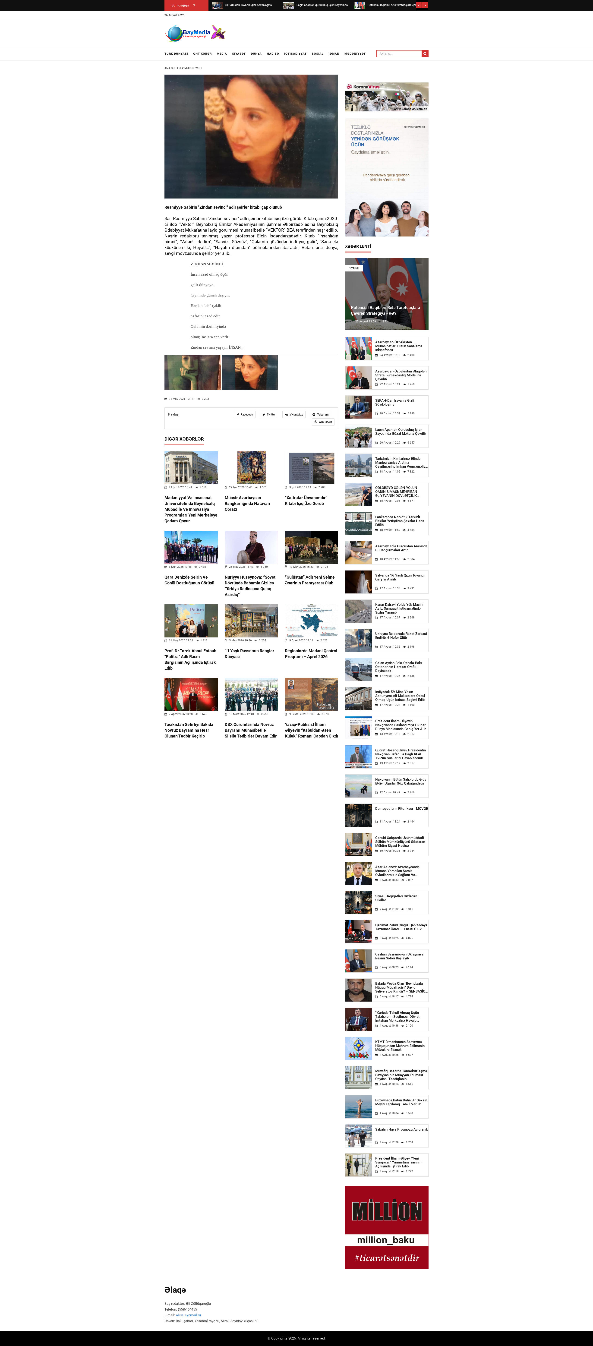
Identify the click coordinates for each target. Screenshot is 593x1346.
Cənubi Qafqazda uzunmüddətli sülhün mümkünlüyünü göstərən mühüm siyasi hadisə (400, 842)
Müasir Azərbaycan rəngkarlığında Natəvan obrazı (247, 503)
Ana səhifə (172, 68)
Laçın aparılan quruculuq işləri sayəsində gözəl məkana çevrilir (400, 432)
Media (222, 53)
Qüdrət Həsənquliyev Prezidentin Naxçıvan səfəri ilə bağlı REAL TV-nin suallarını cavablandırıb (400, 754)
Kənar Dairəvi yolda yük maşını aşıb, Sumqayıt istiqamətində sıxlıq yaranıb (399, 609)
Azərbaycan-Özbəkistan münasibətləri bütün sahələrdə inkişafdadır (398, 346)
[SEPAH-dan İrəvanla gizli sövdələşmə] (217, 5)
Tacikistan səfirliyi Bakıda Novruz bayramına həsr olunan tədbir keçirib (188, 730)
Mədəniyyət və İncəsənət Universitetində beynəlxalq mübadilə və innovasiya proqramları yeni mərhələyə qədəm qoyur (191, 509)
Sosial (318, 53)
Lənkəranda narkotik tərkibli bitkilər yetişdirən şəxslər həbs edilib (399, 521)
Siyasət (239, 53)
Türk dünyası (176, 53)
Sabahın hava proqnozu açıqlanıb (401, 1130)
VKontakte (296, 414)
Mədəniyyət (355, 53)
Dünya (256, 53)
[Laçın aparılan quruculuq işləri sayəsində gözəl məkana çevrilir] (288, 5)
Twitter (270, 414)
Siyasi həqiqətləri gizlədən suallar (396, 898)
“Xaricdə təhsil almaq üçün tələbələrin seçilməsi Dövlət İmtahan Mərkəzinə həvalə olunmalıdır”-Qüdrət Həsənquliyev (401, 1017)
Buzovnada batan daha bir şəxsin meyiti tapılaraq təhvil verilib (401, 1102)
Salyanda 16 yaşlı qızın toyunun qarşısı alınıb (400, 577)
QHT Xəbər (202, 53)
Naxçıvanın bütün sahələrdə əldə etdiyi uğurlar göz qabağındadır (400, 781)
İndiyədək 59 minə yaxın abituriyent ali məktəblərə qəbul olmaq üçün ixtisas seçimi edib (400, 696)
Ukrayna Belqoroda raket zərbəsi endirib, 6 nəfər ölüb (401, 636)
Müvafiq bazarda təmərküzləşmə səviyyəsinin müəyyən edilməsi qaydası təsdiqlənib (401, 1075)
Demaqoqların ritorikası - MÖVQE (401, 809)
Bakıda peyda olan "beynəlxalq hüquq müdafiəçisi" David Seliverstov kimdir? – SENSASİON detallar (401, 987)
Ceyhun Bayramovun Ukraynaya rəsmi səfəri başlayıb (399, 956)
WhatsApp (325, 421)
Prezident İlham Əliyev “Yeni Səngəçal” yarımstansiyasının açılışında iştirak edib (398, 1162)
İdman (334, 53)
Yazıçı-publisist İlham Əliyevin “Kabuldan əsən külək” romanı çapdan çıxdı (311, 730)
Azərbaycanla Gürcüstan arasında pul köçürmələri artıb (401, 548)
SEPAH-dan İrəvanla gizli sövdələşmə (394, 403)
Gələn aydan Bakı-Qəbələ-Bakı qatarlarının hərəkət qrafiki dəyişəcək (398, 667)
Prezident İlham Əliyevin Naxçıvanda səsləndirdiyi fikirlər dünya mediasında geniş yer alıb (400, 725)
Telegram (322, 414)
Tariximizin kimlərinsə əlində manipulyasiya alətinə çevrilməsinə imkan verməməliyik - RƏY (401, 463)
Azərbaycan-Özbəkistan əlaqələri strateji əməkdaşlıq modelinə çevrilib (401, 375)
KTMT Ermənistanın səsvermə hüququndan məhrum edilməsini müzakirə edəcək (400, 1046)
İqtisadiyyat (295, 53)
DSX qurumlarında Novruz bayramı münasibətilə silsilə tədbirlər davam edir (251, 730)
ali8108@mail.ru (188, 1315)
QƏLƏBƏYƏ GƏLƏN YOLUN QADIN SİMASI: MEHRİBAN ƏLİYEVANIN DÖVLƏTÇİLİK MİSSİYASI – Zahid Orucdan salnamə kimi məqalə (396, 492)
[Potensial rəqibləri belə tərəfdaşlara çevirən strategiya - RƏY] (359, 5)
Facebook (246, 414)
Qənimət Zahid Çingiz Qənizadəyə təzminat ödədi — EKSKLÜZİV (401, 927)
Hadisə (273, 53)
